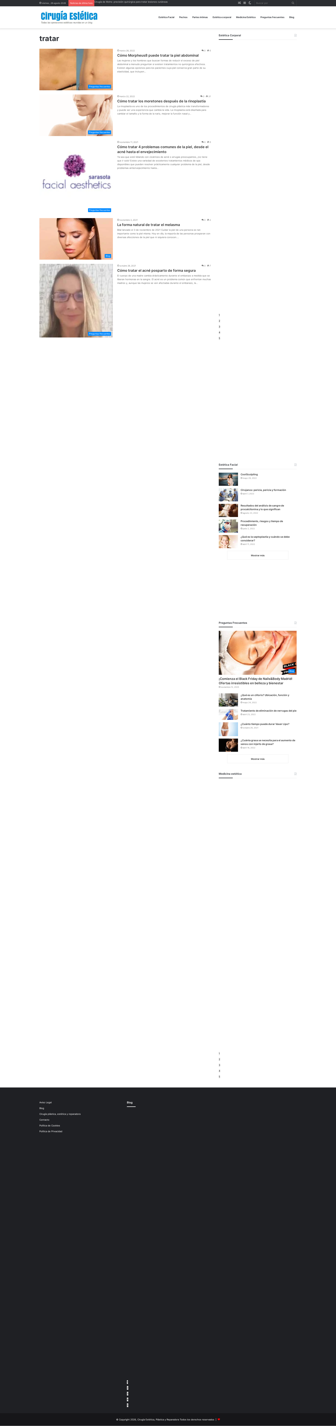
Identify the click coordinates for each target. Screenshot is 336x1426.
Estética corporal (222, 17)
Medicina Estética (245, 17)
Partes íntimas (200, 17)
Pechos (183, 17)
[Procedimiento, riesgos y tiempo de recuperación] (228, 526)
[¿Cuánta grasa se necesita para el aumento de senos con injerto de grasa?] (228, 745)
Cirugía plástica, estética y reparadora (59, 1114)
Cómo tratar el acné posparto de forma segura (156, 270)
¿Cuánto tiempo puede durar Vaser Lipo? (265, 723)
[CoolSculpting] (228, 479)
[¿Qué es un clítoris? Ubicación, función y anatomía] (228, 700)
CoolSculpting (249, 474)
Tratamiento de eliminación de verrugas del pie (268, 710)
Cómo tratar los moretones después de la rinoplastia (161, 101)
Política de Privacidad (50, 1131)
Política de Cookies (49, 1125)
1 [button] (219, 315)
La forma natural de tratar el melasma (148, 225)
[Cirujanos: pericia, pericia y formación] (228, 494)
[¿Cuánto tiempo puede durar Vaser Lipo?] (228, 729)
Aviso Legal (45, 1102)
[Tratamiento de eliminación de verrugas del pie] (228, 714)
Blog (291, 17)
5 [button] (219, 338)
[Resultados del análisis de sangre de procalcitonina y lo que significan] (228, 510)
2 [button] (219, 320)
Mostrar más (258, 555)
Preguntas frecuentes (272, 17)
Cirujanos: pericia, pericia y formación (263, 489)
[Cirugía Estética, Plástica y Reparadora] (69, 17)
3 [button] (219, 326)
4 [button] (219, 332)
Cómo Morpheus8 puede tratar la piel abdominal (158, 55)
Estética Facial (166, 17)
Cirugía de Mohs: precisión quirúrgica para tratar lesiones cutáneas (131, 1)
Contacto (44, 1119)
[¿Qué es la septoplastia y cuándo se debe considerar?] (228, 541)
